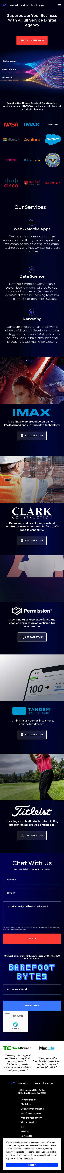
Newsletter (27, 1136)
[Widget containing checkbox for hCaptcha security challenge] (15, 1021)
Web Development (31, 1118)
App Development (31, 1113)
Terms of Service (14, 929)
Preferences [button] (28, 1158)
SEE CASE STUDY (34, 436)
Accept (32, 1165)
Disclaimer (26, 1104)
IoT (22, 1127)
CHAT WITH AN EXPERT (32, 40)
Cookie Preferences (32, 1109)
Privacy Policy (53, 927)
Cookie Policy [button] (16, 1155)
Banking (25, 1131)
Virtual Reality (29, 1122)
